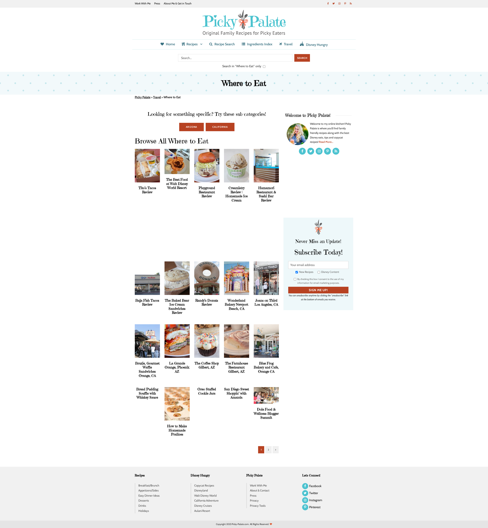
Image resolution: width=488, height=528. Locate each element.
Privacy (254, 500)
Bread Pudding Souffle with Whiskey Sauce (147, 393)
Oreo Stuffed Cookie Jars (206, 391)
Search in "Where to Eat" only (242, 66)
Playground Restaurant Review (207, 192)
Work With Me (143, 3)
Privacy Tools (258, 505)
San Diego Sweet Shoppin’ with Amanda (236, 393)
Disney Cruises (203, 505)
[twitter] (333, 3)
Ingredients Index (259, 44)
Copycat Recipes (204, 485)
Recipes (192, 44)
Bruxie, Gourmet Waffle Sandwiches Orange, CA (147, 369)
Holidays (143, 511)
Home (170, 44)
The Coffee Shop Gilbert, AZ (207, 365)
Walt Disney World (205, 495)
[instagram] (339, 3)
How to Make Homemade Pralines (177, 430)
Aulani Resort (202, 511)
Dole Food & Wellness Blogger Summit (266, 413)
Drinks (142, 505)
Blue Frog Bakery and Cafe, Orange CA (266, 367)
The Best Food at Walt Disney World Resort (177, 183)
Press (157, 3)
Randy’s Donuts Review (206, 302)
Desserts (143, 500)
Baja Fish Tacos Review (147, 302)
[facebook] (327, 3)
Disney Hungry (317, 45)
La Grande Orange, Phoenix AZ (177, 367)
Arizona (191, 126)
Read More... (326, 142)
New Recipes (306, 272)
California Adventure (206, 500)
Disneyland (201, 490)
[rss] (350, 3)
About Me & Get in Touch (178, 3)
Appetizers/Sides (148, 490)
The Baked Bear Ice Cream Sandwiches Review (177, 306)
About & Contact (259, 490)
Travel (288, 44)
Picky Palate (142, 97)
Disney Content (330, 272)
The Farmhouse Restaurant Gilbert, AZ (236, 367)
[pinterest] (345, 3)
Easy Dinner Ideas (149, 495)
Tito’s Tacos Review (147, 190)
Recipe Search (224, 44)
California (220, 126)
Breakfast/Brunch (148, 485)
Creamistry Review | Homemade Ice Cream (237, 194)
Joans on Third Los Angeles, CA (266, 302)
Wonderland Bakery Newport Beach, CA (236, 304)
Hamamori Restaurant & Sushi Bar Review (266, 194)
